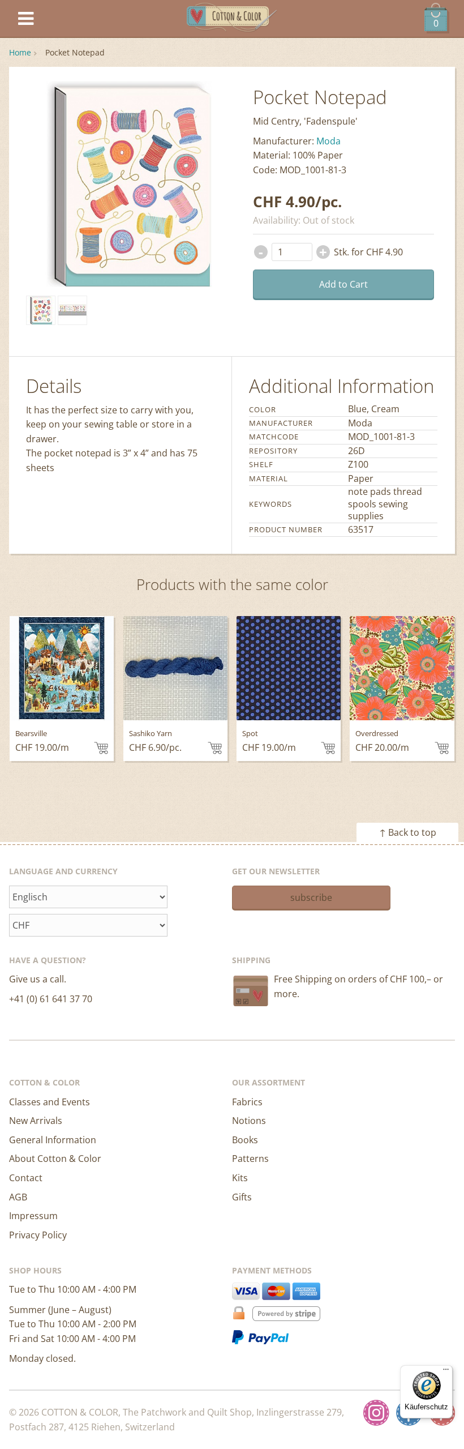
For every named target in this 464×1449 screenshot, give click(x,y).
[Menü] (446, 1372)
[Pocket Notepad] (40, 310)
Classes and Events (49, 1102)
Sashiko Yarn (150, 733)
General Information (52, 1140)
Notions (249, 1120)
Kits (240, 1178)
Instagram (376, 1413)
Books (245, 1140)
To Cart (101, 748)
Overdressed (376, 733)
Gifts (242, 1197)
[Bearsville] (62, 668)
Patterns (250, 1158)
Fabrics (247, 1102)
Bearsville (31, 733)
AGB (18, 1197)
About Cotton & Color (55, 1158)
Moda (328, 141)
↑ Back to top (407, 832)
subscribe (311, 897)
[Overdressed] (402, 668)
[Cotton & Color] (232, 19)
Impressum (33, 1215)
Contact (25, 1178)
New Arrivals (35, 1120)
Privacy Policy (38, 1235)
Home (20, 52)
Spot (250, 733)
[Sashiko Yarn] (175, 668)
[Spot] (289, 668)
